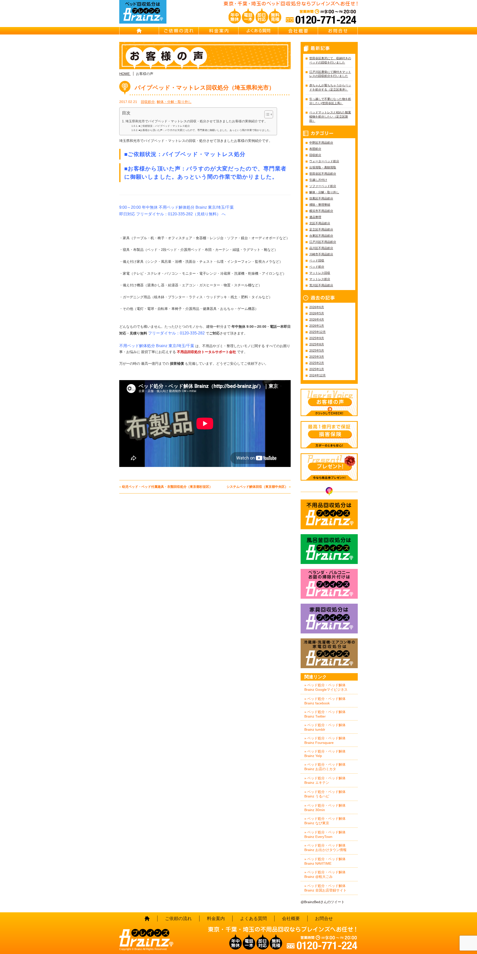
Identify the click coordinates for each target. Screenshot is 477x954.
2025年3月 (316, 357)
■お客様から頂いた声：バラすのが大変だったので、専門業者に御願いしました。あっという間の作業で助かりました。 (205, 130)
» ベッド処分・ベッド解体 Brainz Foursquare (325, 740)
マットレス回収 (319, 273)
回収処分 (148, 102)
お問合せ (338, 30)
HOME (139, 30)
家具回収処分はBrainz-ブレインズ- (329, 618)
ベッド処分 (316, 266)
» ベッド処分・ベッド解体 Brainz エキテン (325, 780)
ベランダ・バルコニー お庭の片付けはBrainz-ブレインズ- (329, 584)
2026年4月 (316, 319)
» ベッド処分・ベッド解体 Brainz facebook (325, 701)
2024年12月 (317, 375)
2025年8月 (316, 344)
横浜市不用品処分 (321, 211)
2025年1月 (316, 369)
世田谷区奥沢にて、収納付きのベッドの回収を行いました (330, 60)
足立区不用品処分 (321, 229)
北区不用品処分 (319, 223)
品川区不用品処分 (321, 248)
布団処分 (315, 149)
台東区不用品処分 (321, 235)
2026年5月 (316, 313)
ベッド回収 (316, 260)
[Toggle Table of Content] (266, 114)
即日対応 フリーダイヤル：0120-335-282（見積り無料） (170, 214)
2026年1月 (316, 326)
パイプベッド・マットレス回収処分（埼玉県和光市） (205, 87)
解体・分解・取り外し (174, 102)
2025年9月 (316, 338)
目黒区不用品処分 (321, 198)
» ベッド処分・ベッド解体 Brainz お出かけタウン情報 (325, 847)
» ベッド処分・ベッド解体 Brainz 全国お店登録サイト (325, 888)
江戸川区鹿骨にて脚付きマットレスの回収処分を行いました (330, 74)
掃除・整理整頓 (319, 204)
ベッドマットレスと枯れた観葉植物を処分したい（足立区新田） (330, 117)
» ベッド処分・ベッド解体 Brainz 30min (325, 807)
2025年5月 (316, 350)
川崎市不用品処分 (321, 254)
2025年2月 (316, 363)
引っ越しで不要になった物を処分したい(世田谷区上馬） (330, 101)
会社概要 (298, 30)
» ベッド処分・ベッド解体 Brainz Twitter (325, 714)
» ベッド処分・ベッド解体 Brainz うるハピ (325, 794)
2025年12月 (317, 332)
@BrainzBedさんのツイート (323, 902)
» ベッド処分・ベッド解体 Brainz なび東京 (325, 821)
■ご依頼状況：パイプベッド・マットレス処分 (164, 126)
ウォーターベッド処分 (324, 161)
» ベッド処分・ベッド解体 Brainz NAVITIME (325, 861)
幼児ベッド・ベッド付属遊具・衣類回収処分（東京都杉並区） (167, 487)
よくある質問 (258, 30)
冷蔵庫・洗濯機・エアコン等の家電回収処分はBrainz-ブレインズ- (329, 653)
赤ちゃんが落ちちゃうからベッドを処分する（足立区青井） (330, 87)
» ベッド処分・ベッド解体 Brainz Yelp (325, 753)
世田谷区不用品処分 (322, 173)
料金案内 (218, 30)
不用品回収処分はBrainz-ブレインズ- (329, 514)
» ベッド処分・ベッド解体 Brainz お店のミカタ (325, 766)
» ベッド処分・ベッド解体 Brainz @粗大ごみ (325, 874)
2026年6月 (316, 307)
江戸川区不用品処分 (322, 242)
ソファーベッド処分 (322, 186)
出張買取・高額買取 (322, 167)
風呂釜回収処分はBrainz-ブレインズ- (329, 549)
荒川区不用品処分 (321, 285)
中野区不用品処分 (321, 142)
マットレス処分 (319, 279)
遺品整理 (315, 217)
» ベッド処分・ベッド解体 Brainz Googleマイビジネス (326, 687)
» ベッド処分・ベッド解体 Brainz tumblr (325, 727)
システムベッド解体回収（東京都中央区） (257, 487)
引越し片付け (318, 180)
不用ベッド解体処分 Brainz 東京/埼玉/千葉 (156, 346)
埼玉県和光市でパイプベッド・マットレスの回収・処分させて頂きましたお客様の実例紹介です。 (196, 121)
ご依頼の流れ (179, 30)
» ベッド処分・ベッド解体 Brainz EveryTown (325, 834)
